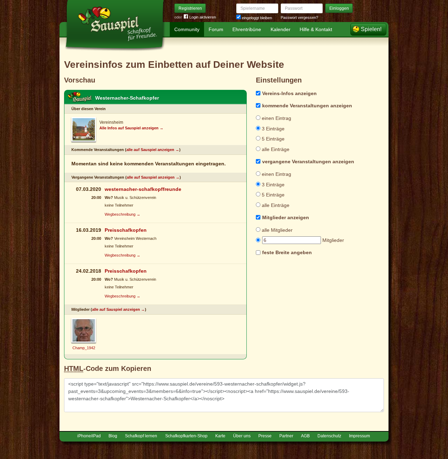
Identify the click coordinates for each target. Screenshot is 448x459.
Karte (220, 435)
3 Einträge (272, 128)
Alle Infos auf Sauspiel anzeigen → (131, 128)
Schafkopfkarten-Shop (186, 435)
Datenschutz (329, 435)
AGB (305, 435)
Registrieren (190, 8)
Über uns (242, 435)
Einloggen (339, 8)
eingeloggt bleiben (256, 18)
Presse (265, 435)
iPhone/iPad (89, 435)
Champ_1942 (83, 348)
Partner (286, 435)
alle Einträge (274, 149)
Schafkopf (80, 97)
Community (187, 29)
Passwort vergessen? (299, 17)
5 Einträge (272, 139)
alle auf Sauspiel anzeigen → (152, 150)
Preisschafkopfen (126, 230)
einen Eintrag (275, 118)
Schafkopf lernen (141, 435)
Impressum (359, 435)
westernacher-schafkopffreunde (143, 189)
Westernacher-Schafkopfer (127, 98)
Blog (112, 435)
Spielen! (371, 29)
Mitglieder (332, 240)
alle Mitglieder (276, 230)
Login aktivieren (202, 17)
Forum (216, 29)
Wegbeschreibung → (122, 214)
